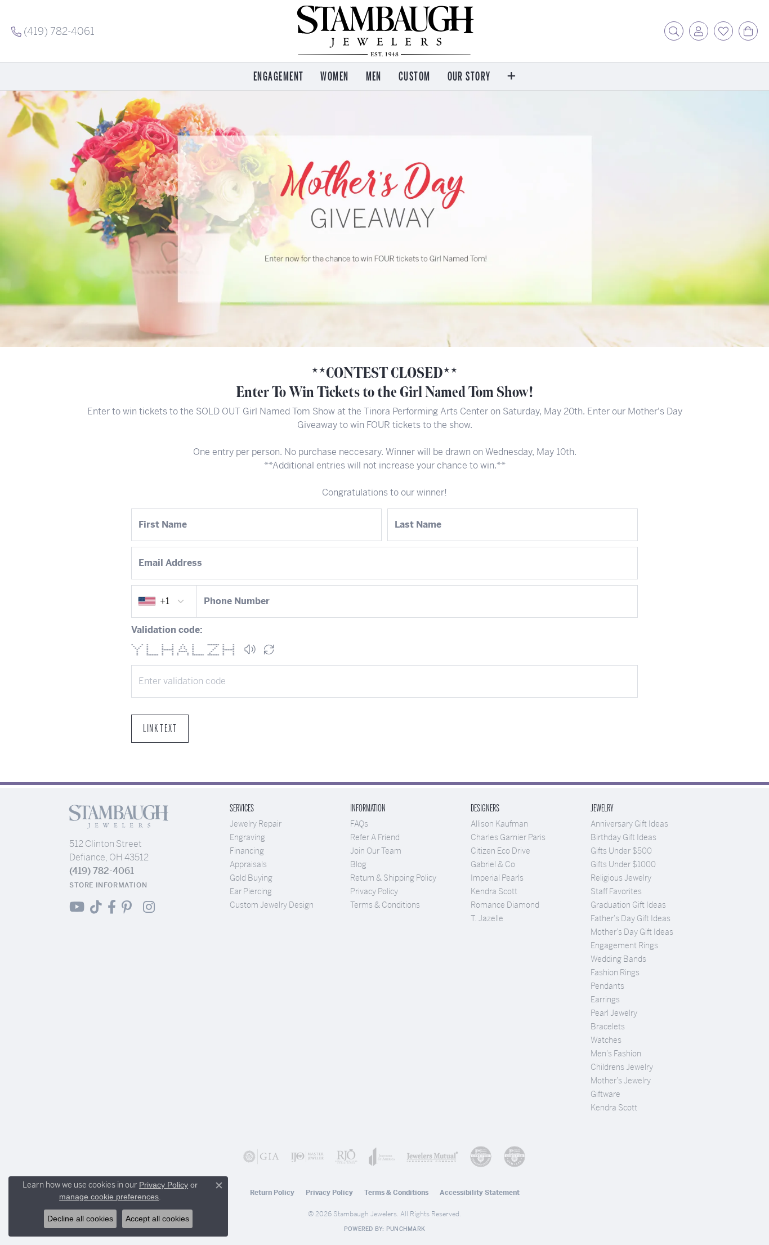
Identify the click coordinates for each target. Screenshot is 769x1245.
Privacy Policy (374, 891)
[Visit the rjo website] (346, 1156)
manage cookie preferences (109, 1196)
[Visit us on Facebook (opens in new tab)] (112, 907)
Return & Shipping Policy (393, 878)
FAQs (359, 824)
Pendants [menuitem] (607, 986)
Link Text (160, 728)
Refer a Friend (375, 837)
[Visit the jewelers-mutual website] (432, 1156)
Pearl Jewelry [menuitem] (614, 1013)
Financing (247, 851)
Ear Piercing (251, 891)
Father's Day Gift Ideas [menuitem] (630, 918)
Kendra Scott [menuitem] (614, 1108)
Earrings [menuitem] (605, 999)
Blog (358, 864)
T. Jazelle (487, 918)
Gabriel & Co (493, 864)
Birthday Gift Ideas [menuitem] (623, 837)
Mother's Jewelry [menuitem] (621, 1081)
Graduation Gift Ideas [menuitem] (628, 905)
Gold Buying (251, 878)
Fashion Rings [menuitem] (615, 972)
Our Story (469, 77)
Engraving (247, 837)
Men (374, 77)
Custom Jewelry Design (272, 905)
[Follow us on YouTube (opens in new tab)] (76, 907)
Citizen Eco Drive (500, 851)
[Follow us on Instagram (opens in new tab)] (149, 907)
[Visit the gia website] (261, 1156)
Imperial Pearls (497, 878)
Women (334, 77)
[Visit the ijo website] (307, 1156)
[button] (673, 31)
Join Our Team (375, 851)
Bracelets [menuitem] (608, 1026)
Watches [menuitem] (606, 1040)
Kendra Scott (494, 891)
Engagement (278, 77)
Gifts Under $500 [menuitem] (621, 851)
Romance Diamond (505, 905)
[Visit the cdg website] (481, 1156)
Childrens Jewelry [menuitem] (622, 1067)
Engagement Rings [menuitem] (624, 945)
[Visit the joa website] (382, 1156)
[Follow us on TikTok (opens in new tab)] (96, 907)
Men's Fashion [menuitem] (616, 1053)
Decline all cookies (80, 1218)
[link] (53, 31)
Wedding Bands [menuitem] (618, 959)
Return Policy (272, 1192)
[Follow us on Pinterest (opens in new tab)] (127, 907)
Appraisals (248, 864)
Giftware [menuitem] (605, 1094)
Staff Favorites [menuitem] (616, 891)
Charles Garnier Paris (508, 837)
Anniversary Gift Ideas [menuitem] (629, 824)
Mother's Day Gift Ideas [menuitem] (632, 932)
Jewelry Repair (255, 824)
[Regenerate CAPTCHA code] (269, 649)
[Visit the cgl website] (514, 1156)
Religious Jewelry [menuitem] (621, 878)
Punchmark (405, 1229)
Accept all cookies (157, 1218)
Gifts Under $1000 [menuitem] (623, 864)
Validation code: (167, 630)
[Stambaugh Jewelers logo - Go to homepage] (384, 31)
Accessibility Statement (480, 1192)
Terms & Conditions (385, 905)
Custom (415, 77)
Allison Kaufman (499, 824)
